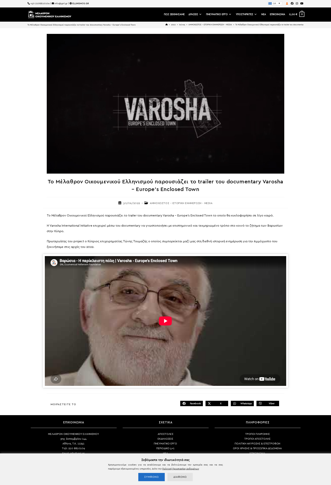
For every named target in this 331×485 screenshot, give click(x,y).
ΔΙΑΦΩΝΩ (180, 477)
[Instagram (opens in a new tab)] (297, 4)
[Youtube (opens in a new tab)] (301, 4)
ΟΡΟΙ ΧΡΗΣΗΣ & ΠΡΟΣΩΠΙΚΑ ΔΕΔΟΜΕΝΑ (257, 448)
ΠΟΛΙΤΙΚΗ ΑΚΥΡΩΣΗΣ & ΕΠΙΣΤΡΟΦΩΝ (257, 443)
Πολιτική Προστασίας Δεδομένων (180, 469)
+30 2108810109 (40, 3)
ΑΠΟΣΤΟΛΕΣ (165, 434)
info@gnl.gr (61, 3)
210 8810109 (76, 448)
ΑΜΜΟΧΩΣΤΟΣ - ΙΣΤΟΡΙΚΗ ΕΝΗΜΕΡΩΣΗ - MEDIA (181, 203)
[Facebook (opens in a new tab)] (292, 4)
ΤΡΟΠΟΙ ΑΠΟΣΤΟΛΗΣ (257, 439)
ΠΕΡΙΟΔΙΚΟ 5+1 (165, 448)
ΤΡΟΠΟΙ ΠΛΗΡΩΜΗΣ (257, 434)
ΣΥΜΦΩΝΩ (151, 477)
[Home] (167, 25)
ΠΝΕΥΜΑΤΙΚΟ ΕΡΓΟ (165, 443)
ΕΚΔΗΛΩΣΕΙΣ (165, 439)
